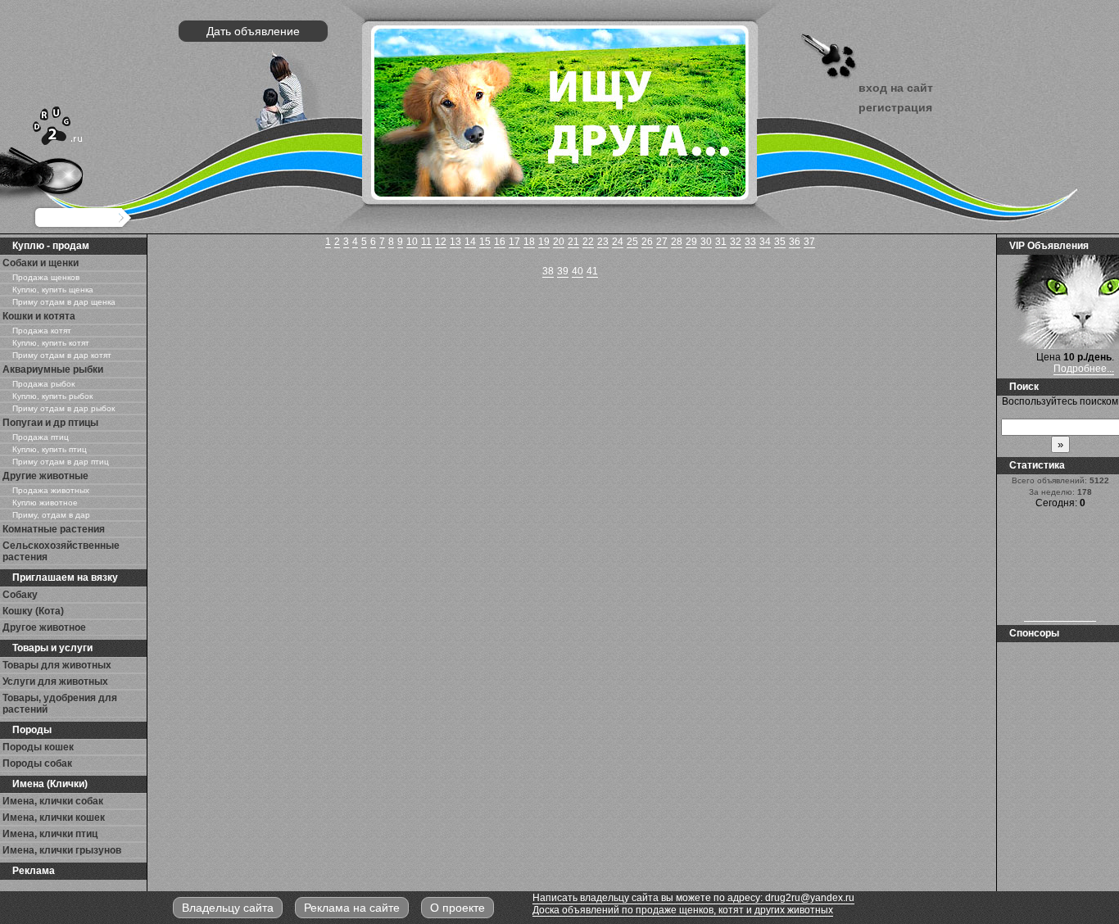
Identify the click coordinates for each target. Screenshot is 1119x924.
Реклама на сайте (352, 907)
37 (809, 241)
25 (632, 241)
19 (544, 241)
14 (470, 241)
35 (780, 241)
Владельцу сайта (228, 907)
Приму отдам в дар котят (61, 355)
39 (563, 271)
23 (603, 241)
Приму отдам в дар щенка (64, 301)
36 (794, 241)
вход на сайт (896, 87)
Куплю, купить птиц (49, 449)
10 (412, 241)
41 (592, 271)
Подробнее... (1083, 368)
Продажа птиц (40, 437)
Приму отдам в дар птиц (60, 461)
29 (691, 241)
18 (529, 241)
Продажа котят (41, 330)
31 (721, 241)
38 (548, 271)
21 (573, 241)
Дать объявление (253, 31)
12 (440, 241)
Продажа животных (50, 490)
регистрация (895, 107)
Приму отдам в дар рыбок (63, 408)
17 (514, 241)
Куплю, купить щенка (52, 289)
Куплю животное (45, 502)
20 (558, 241)
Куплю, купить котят (50, 342)
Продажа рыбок (43, 383)
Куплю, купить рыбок (52, 396)
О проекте (457, 907)
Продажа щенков (45, 277)
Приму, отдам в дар (51, 514)
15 (485, 241)
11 (426, 241)
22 (588, 241)
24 (617, 241)
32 (735, 241)
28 (676, 241)
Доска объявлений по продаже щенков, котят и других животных (682, 910)
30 (706, 241)
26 (647, 241)
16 (499, 241)
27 (662, 241)
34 (765, 241)
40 (577, 271)
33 (750, 241)
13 (455, 241)
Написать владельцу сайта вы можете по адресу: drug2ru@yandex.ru (693, 898)
